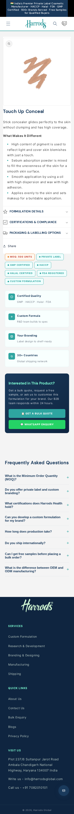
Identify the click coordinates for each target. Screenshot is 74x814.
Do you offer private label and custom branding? (37, 491)
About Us (15, 699)
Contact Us (16, 708)
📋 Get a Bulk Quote (37, 413)
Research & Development (26, 646)
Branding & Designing (24, 655)
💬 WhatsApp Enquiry (37, 424)
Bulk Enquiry (17, 717)
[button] (8, 23)
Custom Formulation (22, 636)
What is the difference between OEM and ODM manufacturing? (37, 569)
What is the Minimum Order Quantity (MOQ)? (37, 477)
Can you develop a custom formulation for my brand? (37, 518)
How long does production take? (37, 531)
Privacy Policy (18, 736)
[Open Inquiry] (63, 790)
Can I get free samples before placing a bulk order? (37, 555)
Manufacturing (18, 664)
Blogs (12, 726)
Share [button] (12, 246)
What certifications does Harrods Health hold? (37, 505)
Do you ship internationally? (37, 543)
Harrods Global (42, 810)
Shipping (14, 673)
